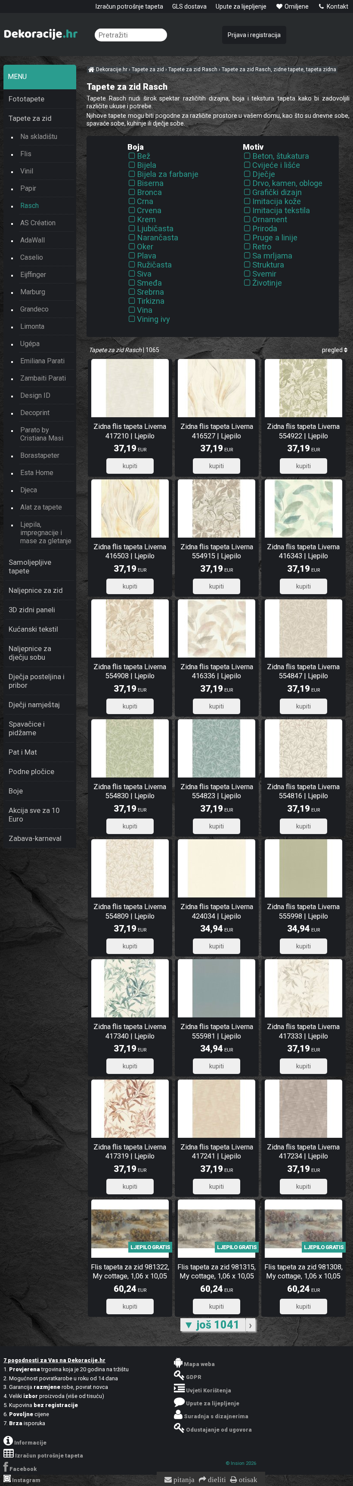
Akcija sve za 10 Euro (34, 814)
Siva (144, 273)
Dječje (263, 174)
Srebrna (150, 291)
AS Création (38, 223)
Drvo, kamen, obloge (287, 183)
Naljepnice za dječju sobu (30, 652)
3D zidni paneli (32, 609)
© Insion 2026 (241, 1463)
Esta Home (36, 473)
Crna (145, 201)
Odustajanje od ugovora (219, 1429)
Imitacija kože (276, 201)
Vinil (26, 171)
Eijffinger (33, 275)
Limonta (32, 326)
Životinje (267, 282)
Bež (143, 156)
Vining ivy (153, 319)
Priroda (264, 228)
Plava (146, 255)
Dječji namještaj (34, 704)
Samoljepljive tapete (30, 566)
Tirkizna (150, 300)
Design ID (35, 395)
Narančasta (157, 237)
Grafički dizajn (277, 192)
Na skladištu (38, 136)
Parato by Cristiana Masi (41, 434)
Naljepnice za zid (36, 590)
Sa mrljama (272, 255)
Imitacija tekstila (281, 210)
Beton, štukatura (280, 156)
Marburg (32, 292)
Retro (261, 246)
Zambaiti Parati (43, 378)
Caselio (31, 257)
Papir (28, 188)
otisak (247, 1480)
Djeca (28, 490)
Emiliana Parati (42, 361)
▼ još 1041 (212, 1324)
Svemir (264, 273)
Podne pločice (31, 771)
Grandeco (34, 309)
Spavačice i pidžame (27, 728)
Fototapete (26, 98)
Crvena (149, 210)
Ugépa (30, 344)
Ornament (269, 219)
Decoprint (35, 413)
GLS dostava (189, 6)
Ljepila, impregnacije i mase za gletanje (45, 532)
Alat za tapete (41, 507)
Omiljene (296, 6)
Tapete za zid (30, 118)
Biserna (150, 183)
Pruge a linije (274, 237)
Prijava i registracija (254, 34)
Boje (16, 791)
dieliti (216, 1480)
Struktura (268, 264)
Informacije (30, 1442)
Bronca (149, 192)
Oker (145, 246)
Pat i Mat (23, 752)
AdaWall (32, 240)
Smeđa (149, 282)
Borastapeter (39, 455)
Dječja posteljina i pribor (37, 680)
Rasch (29, 205)
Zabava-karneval (35, 838)
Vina (144, 310)
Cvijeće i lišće (276, 165)
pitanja (183, 1480)
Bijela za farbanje (167, 174)
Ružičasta (154, 264)
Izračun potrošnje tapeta (129, 6)
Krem (146, 219)
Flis (25, 154)
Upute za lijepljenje (241, 6)
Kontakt (336, 6)
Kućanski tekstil (33, 629)
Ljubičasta (155, 228)
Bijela (146, 165)
